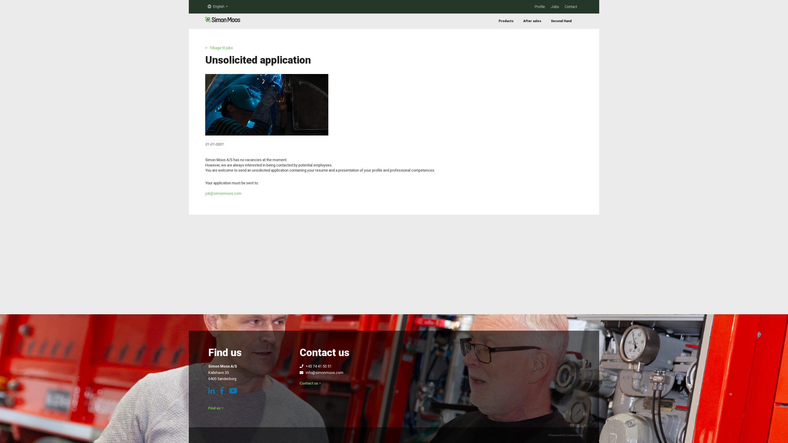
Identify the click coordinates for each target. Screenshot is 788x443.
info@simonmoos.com (323, 372)
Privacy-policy (557, 435)
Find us (214, 408)
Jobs (555, 7)
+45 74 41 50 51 (317, 366)
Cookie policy (575, 435)
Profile (540, 7)
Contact (571, 7)
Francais (220, 13)
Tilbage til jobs (220, 48)
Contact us (309, 383)
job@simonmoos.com (223, 193)
